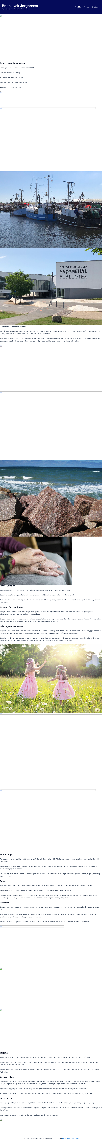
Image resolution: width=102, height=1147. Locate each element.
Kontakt (95, 7)
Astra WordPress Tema (70, 1138)
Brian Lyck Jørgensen (20, 6)
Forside (78, 7)
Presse (86, 7)
